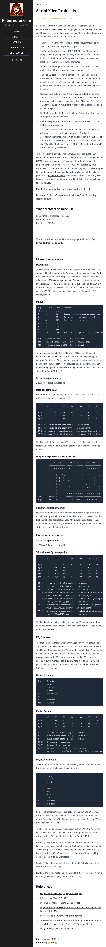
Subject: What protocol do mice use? (64, 195)
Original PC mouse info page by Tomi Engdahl (61, 893)
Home (16, 31)
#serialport (41, 18)
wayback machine (56, 175)
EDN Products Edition (55, 924)
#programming (53, 18)
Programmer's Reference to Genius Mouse (60, 903)
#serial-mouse (66, 18)
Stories (16, 42)
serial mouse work (69, 189)
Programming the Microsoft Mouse (56, 928)
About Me (17, 37)
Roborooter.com (16, 20)
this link (92, 29)
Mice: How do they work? (52, 915)
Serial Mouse (16, 47)
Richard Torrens (74, 915)
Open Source (16, 53)
